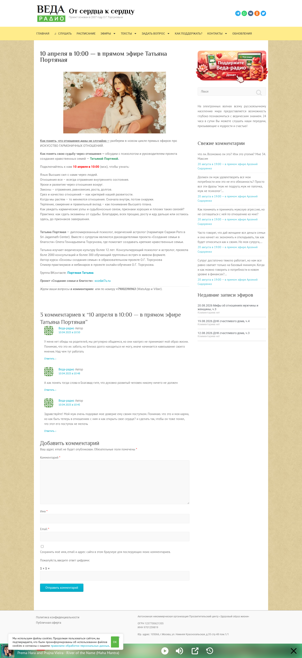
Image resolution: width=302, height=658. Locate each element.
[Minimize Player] (293, 651)
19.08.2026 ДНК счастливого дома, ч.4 (224, 321)
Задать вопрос (153, 33)
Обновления (242, 33)
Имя (43, 511)
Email (44, 529)
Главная (42, 33)
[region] (65, 642)
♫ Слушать (63, 33)
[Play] (165, 651)
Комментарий (50, 457)
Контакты (214, 33)
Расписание (86, 33)
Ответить (50, 358)
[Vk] (250, 13)
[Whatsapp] (244, 13)
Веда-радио (66, 328)
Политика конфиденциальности (57, 617)
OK (115, 642)
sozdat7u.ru (103, 281)
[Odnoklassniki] (257, 13)
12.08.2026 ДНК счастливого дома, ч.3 (224, 333)
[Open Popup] (195, 651)
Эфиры (105, 33)
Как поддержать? (188, 33)
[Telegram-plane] (238, 13)
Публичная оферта (48, 622)
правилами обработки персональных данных (80, 646)
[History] (209, 651)
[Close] (118, 637)
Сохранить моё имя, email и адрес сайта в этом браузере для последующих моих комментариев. (105, 552)
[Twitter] (263, 13)
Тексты (126, 33)
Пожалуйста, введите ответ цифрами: (65, 560)
